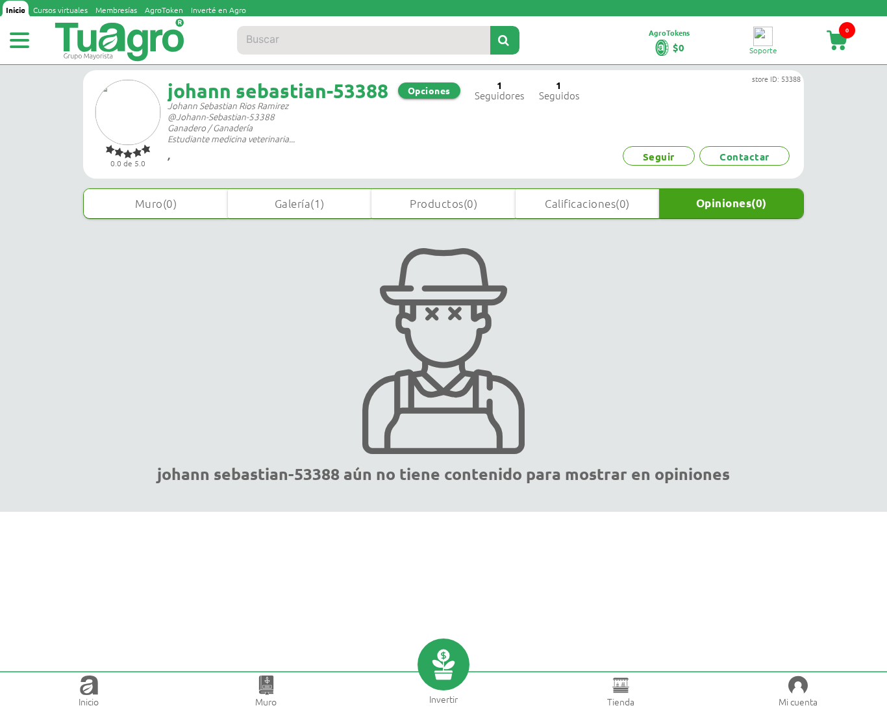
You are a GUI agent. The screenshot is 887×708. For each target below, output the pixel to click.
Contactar (744, 156)
